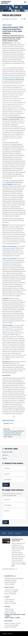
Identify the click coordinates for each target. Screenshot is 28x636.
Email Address (7, 479)
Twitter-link (11, 7)
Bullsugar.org (6, 361)
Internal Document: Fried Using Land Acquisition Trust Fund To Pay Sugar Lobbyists (12, 30)
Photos (5, 455)
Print (22, 19)
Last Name (7, 474)
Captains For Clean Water (9, 258)
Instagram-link (21, 7)
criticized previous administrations (14, 79)
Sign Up (6, 485)
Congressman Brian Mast (6, 2)
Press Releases (13, 19)
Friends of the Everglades (9, 246)
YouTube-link (16, 7)
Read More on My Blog (8, 569)
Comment (6, 511)
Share (5, 522)
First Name (7, 468)
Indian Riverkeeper (7, 325)
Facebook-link (7, 7)
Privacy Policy (7, 633)
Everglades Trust (7, 298)
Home (3, 19)
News (7, 19)
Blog (4, 533)
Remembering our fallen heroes (17, 540)
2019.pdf (6, 423)
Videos (4, 458)
